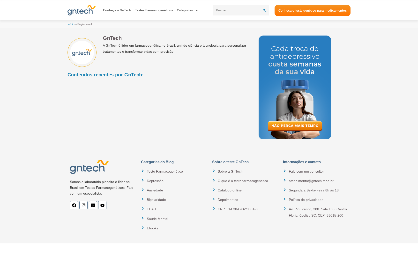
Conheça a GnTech (117, 10)
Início (71, 24)
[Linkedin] (93, 205)
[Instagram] (83, 205)
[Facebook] (74, 205)
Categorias (185, 10)
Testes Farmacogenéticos (154, 10)
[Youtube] (102, 205)
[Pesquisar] (264, 10)
